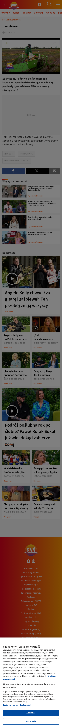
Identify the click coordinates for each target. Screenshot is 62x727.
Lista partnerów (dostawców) (17, 705)
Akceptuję (30, 713)
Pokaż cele (31, 721)
